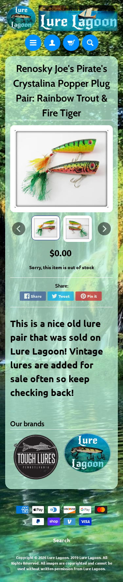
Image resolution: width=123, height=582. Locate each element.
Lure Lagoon (58, 557)
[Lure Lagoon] (61, 18)
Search (61, 540)
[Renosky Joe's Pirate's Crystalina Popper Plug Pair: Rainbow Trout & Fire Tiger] (45, 228)
